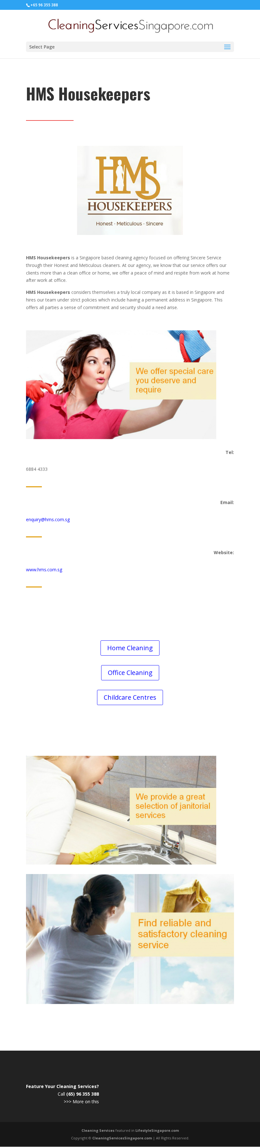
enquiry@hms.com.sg (48, 519)
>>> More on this (81, 1101)
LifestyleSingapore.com (157, 1130)
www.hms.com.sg (44, 570)
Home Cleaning (130, 648)
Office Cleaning (130, 672)
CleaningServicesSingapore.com (122, 1138)
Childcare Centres (130, 697)
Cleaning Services (97, 1130)
